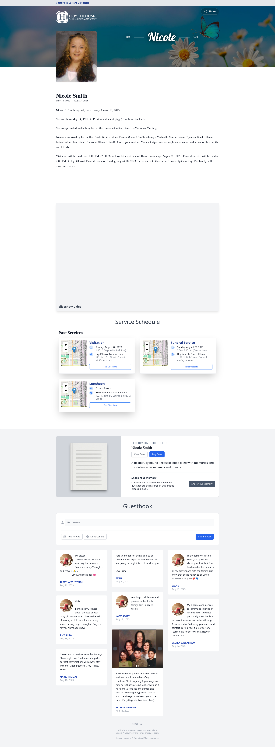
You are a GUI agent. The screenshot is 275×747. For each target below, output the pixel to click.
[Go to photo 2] (138, 666)
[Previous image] (115, 648)
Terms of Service (146, 733)
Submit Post (204, 536)
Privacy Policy (128, 733)
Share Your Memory (201, 483)
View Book (139, 454)
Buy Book (157, 454)
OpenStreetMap (141, 738)
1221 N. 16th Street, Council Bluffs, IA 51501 (110, 359)
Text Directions (110, 366)
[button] (74, 350)
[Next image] (160, 648)
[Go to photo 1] (136, 666)
